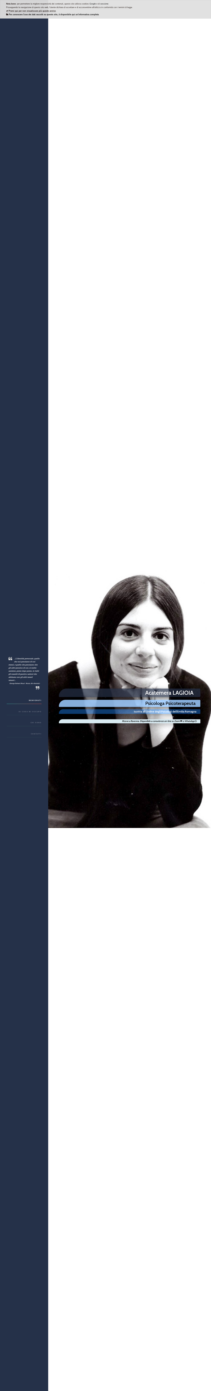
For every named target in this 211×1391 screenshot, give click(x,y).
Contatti (36, 734)
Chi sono (36, 722)
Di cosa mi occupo (30, 711)
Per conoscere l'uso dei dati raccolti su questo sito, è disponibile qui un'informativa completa (54, 14)
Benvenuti (35, 700)
